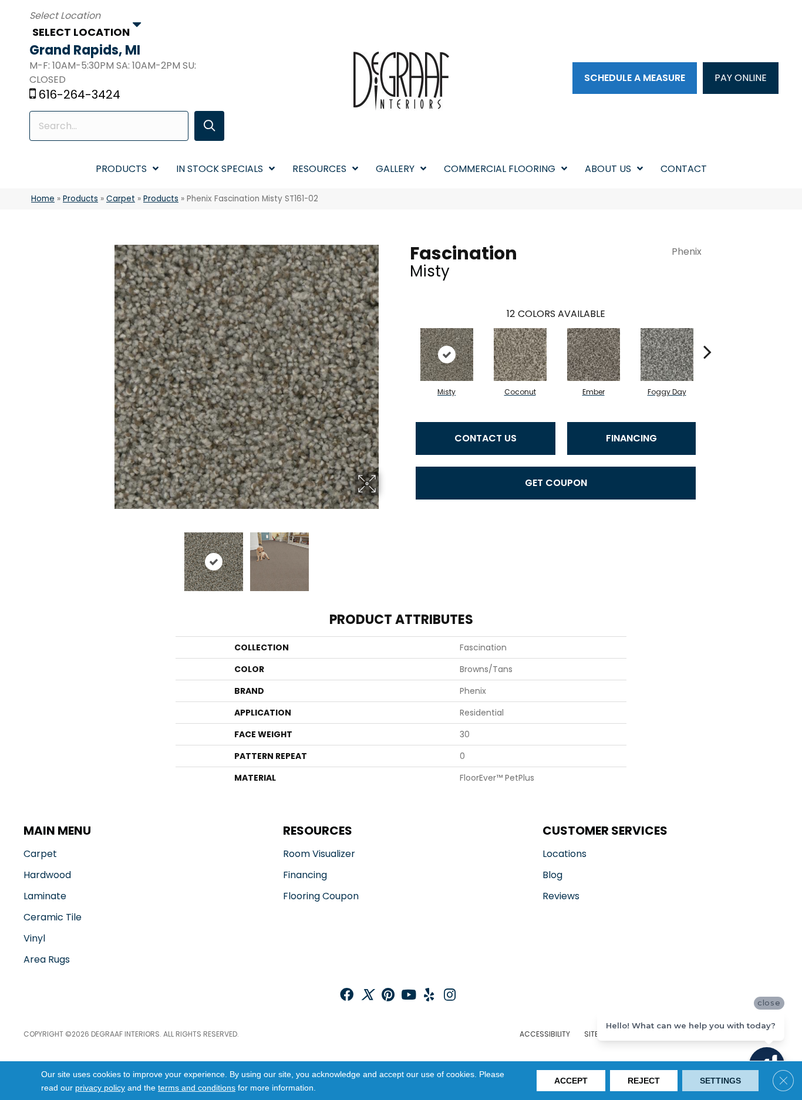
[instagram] (450, 996)
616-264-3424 (79, 94)
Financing (631, 438)
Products (80, 198)
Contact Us (485, 438)
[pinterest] (388, 996)
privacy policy (100, 1087)
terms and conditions (196, 1087)
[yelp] (429, 996)
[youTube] (408, 996)
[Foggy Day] (667, 354)
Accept (571, 1080)
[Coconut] (520, 354)
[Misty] (446, 354)
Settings (720, 1080)
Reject (644, 1080)
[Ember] (593, 354)
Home (43, 198)
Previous (106, 556)
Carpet (120, 198)
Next (386, 556)
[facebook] (346, 996)
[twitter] (367, 996)
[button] (209, 126)
